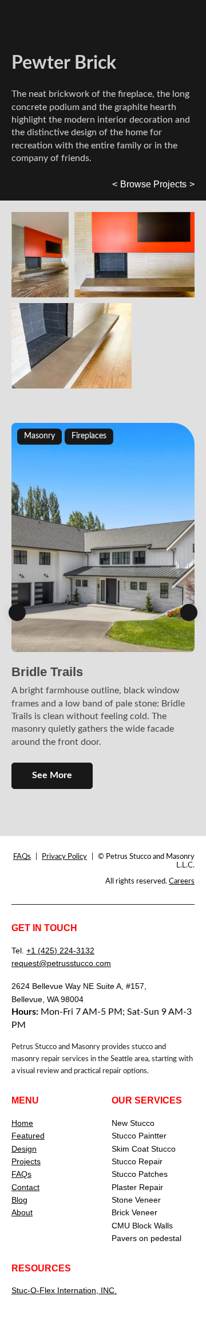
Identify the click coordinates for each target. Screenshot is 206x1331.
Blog (19, 1199)
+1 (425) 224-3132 (60, 950)
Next (189, 612)
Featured (28, 1135)
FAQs (22, 857)
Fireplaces (89, 436)
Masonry (39, 436)
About (22, 1212)
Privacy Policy (64, 857)
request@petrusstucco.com (61, 963)
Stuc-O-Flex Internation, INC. (64, 1290)
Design (24, 1148)
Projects (26, 1161)
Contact (25, 1187)
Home (22, 1123)
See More (52, 775)
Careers (182, 881)
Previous (17, 612)
